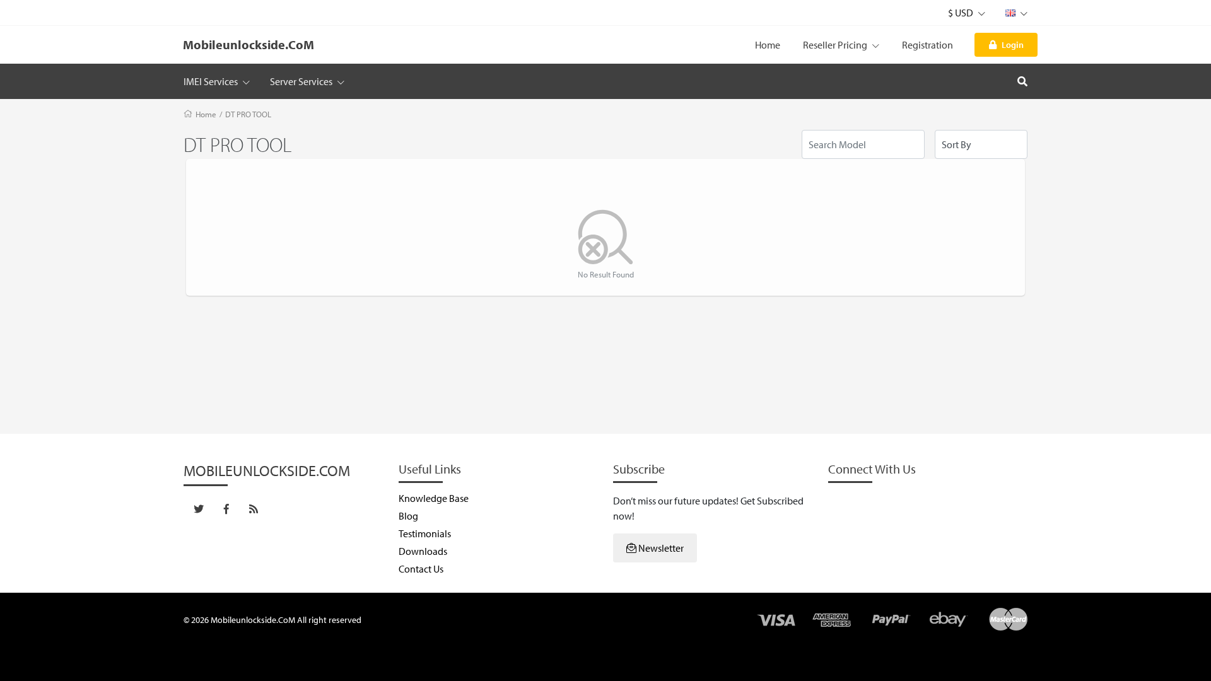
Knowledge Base (434, 498)
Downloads (423, 551)
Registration (927, 44)
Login (1013, 44)
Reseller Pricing (836, 44)
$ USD (961, 12)
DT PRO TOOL (248, 114)
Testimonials (425, 533)
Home (767, 44)
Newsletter (660, 548)
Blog (408, 515)
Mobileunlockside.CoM (248, 44)
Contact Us (421, 568)
